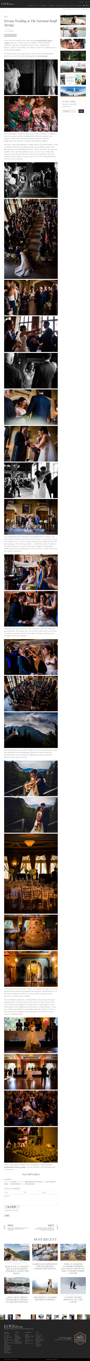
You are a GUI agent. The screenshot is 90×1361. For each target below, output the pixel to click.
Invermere (7, 1345)
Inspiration (32, 5)
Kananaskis (18, 1341)
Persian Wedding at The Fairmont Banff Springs (30, 23)
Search (38, 1337)
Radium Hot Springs (8, 1350)
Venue (44, 1181)
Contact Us (39, 1336)
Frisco (27, 1339)
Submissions (40, 1340)
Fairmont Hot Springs (8, 1336)
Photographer (7, 1181)
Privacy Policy (38, 1342)
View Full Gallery (31, 1174)
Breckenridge (29, 1336)
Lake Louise (18, 1343)
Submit (7, 1215)
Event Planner (20, 1181)
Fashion (51, 5)
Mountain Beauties (15, 1184)
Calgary (17, 1336)
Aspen (27, 1334)
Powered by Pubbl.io (52, 1359)
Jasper (17, 1340)
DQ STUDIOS (43, 56)
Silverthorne (29, 1340)
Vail (26, 1341)
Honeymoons (62, 5)
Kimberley (7, 1347)
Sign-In (81, 2)
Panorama (7, 1348)
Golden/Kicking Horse (9, 1343)
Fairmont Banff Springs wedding (15, 1167)
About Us (38, 1334)
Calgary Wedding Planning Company (33, 1181)
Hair (10, 1183)
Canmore (17, 1337)
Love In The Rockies (10, 31)
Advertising (39, 1339)
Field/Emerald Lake (8, 1340)
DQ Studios (14, 1181)
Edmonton (18, 1339)
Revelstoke (7, 1352)
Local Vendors (75, 5)
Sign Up (87, 2)
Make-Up (23, 1183)
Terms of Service (38, 1345)
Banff (6, 16)
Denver (27, 1337)
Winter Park (29, 1343)
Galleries (43, 5)
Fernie (6, 1338)
